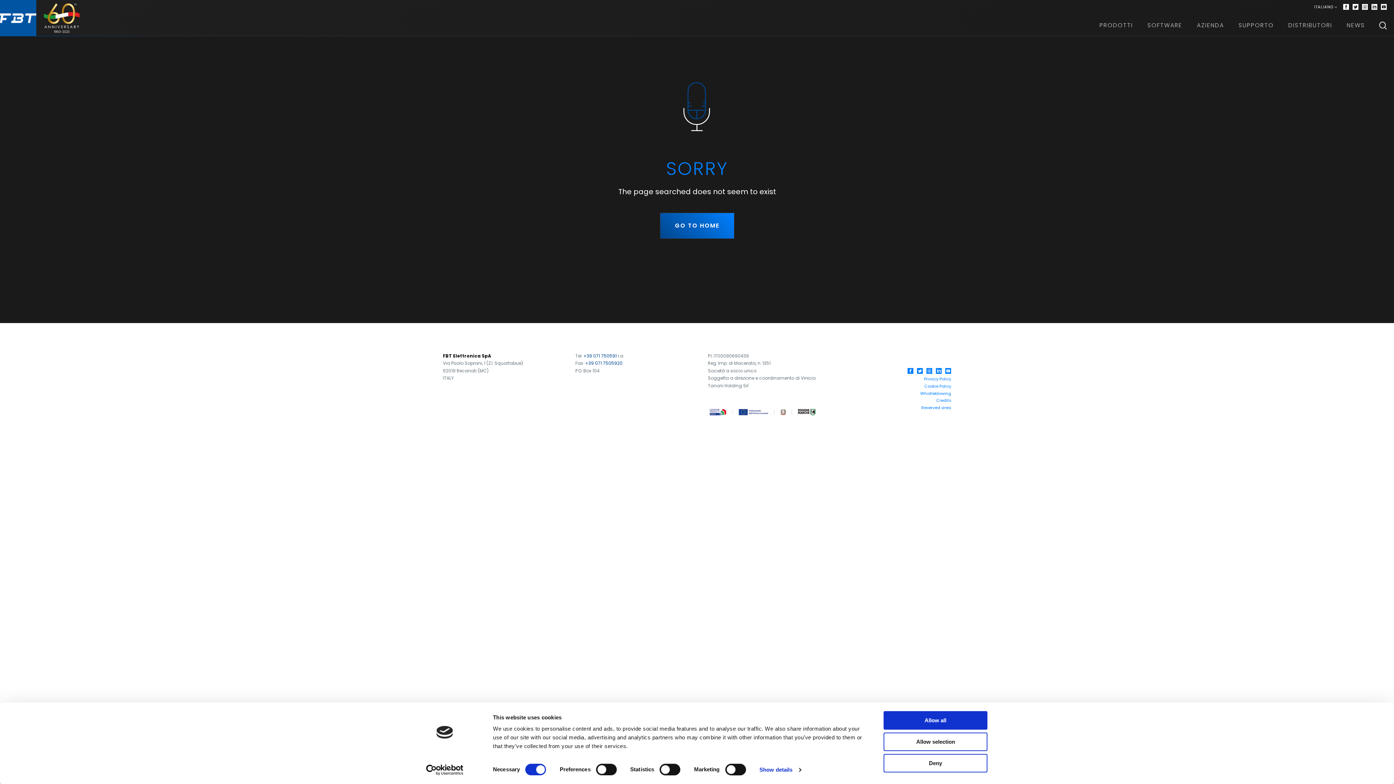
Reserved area (936, 408)
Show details (775, 770)
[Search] (1383, 25)
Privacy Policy (937, 379)
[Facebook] (1346, 7)
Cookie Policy (937, 386)
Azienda (1210, 25)
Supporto (1256, 25)
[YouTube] (948, 371)
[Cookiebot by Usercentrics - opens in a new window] (445, 769)
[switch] (606, 769)
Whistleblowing (935, 393)
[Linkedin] (1374, 7)
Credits (943, 400)
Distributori (1310, 25)
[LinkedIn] (939, 371)
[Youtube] (1384, 7)
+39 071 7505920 (604, 363)
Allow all (935, 720)
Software (1165, 25)
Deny (935, 763)
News (1356, 25)
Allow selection (935, 742)
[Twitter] (1355, 7)
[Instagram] (1365, 7)
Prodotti (1116, 25)
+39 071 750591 (600, 356)
